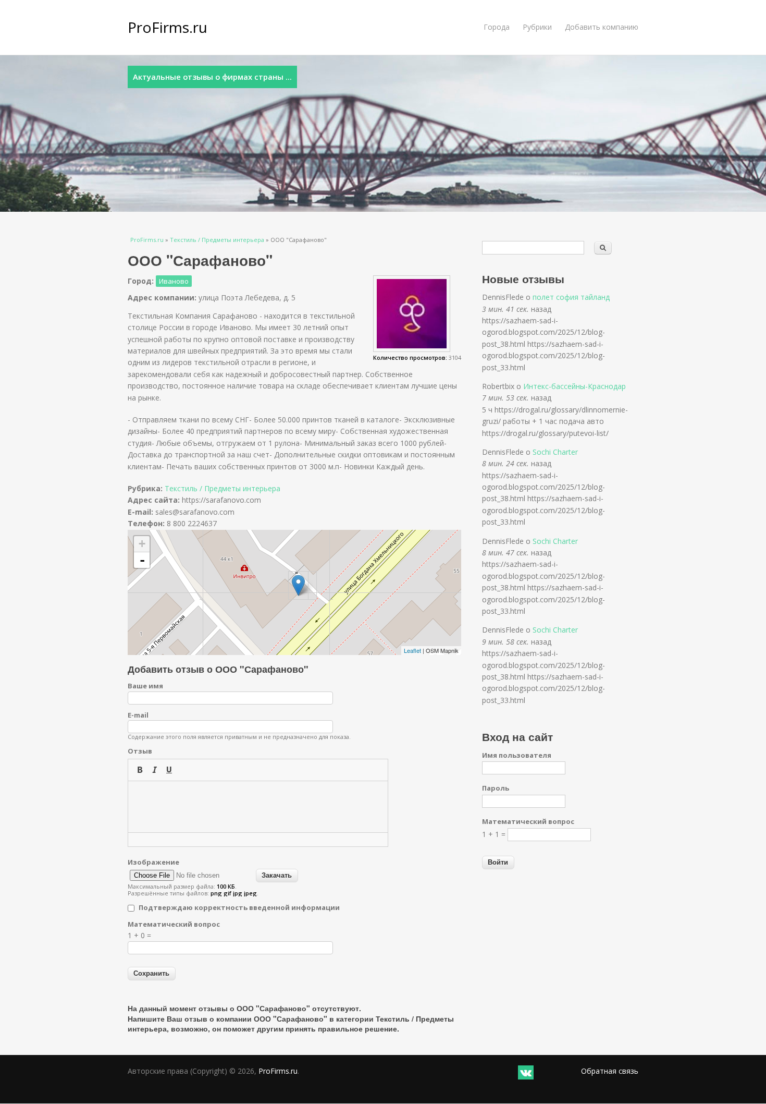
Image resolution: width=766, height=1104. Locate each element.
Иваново (174, 281)
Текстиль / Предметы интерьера (217, 240)
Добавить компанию (601, 27)
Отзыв (140, 751)
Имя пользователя (516, 755)
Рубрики (537, 27)
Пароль (495, 788)
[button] (139, 770)
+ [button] (142, 543)
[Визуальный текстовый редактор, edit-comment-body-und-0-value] (258, 806)
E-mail (138, 715)
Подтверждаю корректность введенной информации (239, 907)
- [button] (142, 560)
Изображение (153, 862)
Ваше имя (145, 685)
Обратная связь (609, 1071)
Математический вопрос (174, 924)
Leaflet (412, 650)
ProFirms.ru (167, 27)
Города (497, 27)
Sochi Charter (555, 452)
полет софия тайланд (571, 297)
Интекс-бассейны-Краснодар (574, 386)
